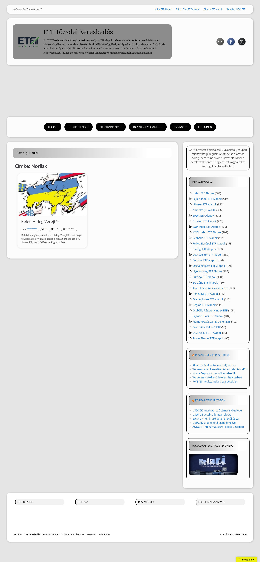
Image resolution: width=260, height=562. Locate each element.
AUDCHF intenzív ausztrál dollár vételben (218, 427)
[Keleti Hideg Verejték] (52, 194)
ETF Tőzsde (25, 502)
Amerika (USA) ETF (236, 9)
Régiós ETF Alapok (204, 305)
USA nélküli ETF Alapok (207, 333)
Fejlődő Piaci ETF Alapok (208, 316)
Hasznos (179, 127)
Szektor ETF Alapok (204, 221)
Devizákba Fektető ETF (207, 327)
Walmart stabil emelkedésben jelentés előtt (219, 369)
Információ (205, 127)
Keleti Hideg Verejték (40, 221)
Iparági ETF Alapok (204, 249)
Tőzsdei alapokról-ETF (146, 127)
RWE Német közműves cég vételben (215, 381)
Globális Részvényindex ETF (210, 310)
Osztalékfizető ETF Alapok (209, 266)
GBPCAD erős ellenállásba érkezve (214, 422)
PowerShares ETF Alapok (208, 338)
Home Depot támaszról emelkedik (213, 373)
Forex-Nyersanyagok (210, 400)
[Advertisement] (130, 91)
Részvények (146, 502)
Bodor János (32, 229)
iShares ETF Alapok (212, 9)
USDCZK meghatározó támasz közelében (217, 410)
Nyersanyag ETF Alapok (207, 271)
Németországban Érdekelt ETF (212, 321)
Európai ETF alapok (205, 260)
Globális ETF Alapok (205, 238)
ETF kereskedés (77, 127)
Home (20, 153)
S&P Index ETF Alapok (206, 227)
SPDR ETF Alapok (203, 215)
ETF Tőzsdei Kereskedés (78, 32)
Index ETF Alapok (163, 9)
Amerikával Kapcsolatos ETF (210, 288)
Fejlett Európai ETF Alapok (209, 243)
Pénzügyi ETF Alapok (205, 293)
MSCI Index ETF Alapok (207, 232)
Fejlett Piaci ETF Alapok (187, 9)
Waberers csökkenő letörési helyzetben (217, 377)
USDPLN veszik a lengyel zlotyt (211, 414)
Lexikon (52, 127)
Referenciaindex (109, 127)
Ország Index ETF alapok (208, 299)
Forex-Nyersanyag (211, 502)
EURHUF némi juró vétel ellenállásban (216, 418)
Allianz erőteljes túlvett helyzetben (214, 365)
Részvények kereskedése (212, 355)
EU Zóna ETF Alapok (205, 282)
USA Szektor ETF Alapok (207, 254)
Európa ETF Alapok (204, 277)
